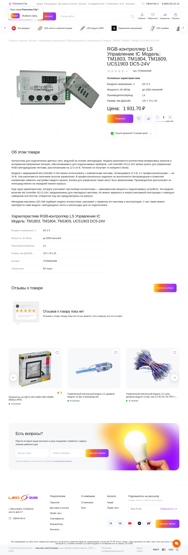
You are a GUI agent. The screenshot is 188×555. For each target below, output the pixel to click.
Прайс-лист (56, 513)
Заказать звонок (97, 453)
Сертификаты (57, 518)
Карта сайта (140, 549)
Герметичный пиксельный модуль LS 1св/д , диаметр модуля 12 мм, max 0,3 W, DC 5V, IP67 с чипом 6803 (150, 395)
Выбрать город (29, 16)
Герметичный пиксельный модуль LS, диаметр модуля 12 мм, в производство (91, 395)
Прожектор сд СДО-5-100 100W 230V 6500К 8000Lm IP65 (31, 398)
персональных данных (63, 461)
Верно (15, 16)
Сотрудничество (96, 4)
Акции (40, 4)
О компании (112, 4)
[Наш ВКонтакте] (120, 523)
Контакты (130, 4)
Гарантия (54, 502)
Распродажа (50, 4)
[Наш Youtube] (130, 523)
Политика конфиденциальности (113, 549)
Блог (121, 4)
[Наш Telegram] (110, 523)
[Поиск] (132, 16)
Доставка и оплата (67, 4)
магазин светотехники (47, 548)
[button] (13, 377)
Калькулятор (56, 524)
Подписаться (167, 509)
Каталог (83, 4)
